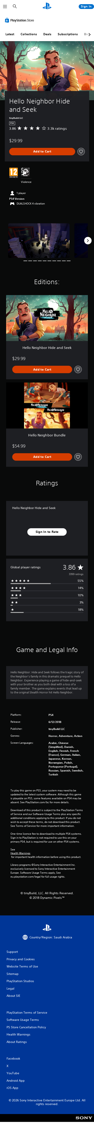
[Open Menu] (5, 6)
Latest (9, 34)
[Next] (88, 240)
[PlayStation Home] (47, 6)
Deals (47, 34)
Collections (29, 34)
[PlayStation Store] (20, 20)
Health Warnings (20, 853)
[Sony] (84, 1121)
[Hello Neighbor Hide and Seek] (39, 240)
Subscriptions (68, 34)
